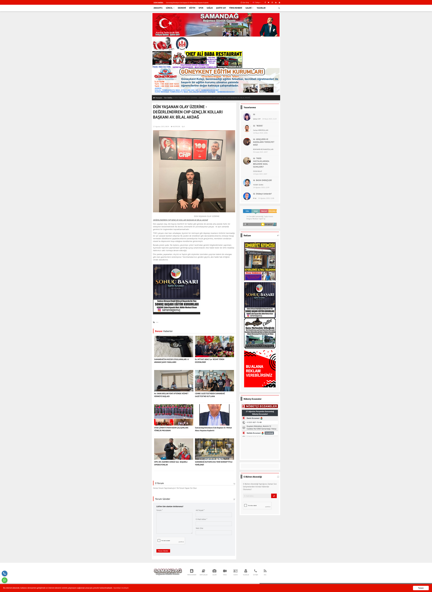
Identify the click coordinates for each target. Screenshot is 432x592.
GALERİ (248, 8)
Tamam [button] (421, 588)
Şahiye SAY (257, 119)
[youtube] (279, 2)
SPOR (201, 8)
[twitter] (268, 2)
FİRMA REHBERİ (235, 8)
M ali (254, 198)
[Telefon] (4, 573)
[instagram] (272, 2)
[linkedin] (276, 2)
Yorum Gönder (163, 551)
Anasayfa (158, 98)
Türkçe (257, 2)
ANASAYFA (158, 8)
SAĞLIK (210, 8)
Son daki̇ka (168, 98)
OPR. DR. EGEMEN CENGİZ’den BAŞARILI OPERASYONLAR (184, 3)
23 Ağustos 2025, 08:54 (161, 127)
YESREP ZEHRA (258, 185)
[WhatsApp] (4, 580)
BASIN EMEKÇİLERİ (264, 180)
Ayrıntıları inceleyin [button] (121, 588)
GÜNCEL (169, 8)
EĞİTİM (192, 8)
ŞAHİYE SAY (221, 8)
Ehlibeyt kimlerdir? (264, 194)
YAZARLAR (261, 8)
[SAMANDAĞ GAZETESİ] (168, 572)
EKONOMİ (182, 8)
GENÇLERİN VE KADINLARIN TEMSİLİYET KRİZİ (263, 142)
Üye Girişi (246, 2)
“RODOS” (259, 125)
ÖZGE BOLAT (257, 171)
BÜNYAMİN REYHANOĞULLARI (263, 149)
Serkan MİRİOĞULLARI (260, 130)
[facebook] (265, 2)
